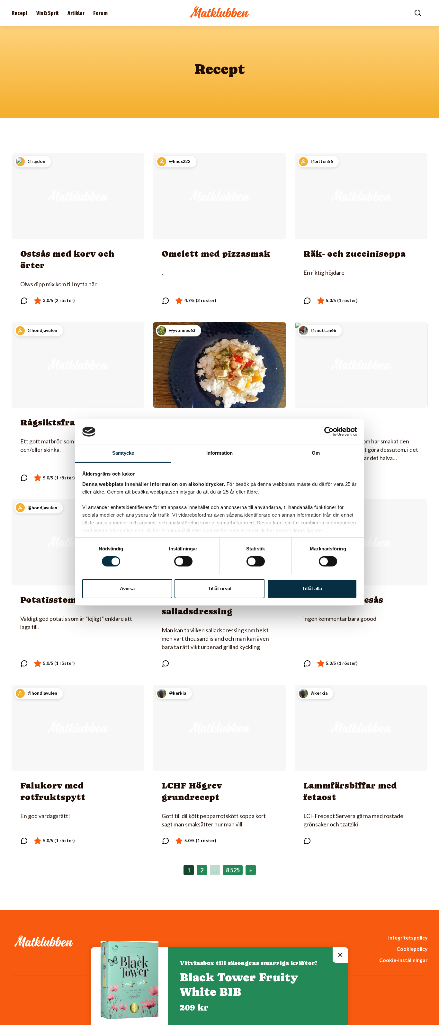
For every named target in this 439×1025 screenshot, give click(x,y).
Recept (20, 13)
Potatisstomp (51, 600)
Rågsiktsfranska (58, 422)
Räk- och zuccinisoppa (354, 254)
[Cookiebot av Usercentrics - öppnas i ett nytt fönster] (329, 431)
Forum (100, 13)
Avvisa (127, 588)
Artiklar (76, 13)
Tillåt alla (312, 588)
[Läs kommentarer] (24, 301)
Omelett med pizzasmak (216, 254)
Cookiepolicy (412, 949)
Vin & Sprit (47, 13)
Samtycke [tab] (123, 453)
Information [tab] (219, 453)
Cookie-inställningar (403, 960)
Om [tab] (316, 453)
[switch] (183, 561)
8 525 (233, 870)
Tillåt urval (219, 588)
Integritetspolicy (407, 937)
